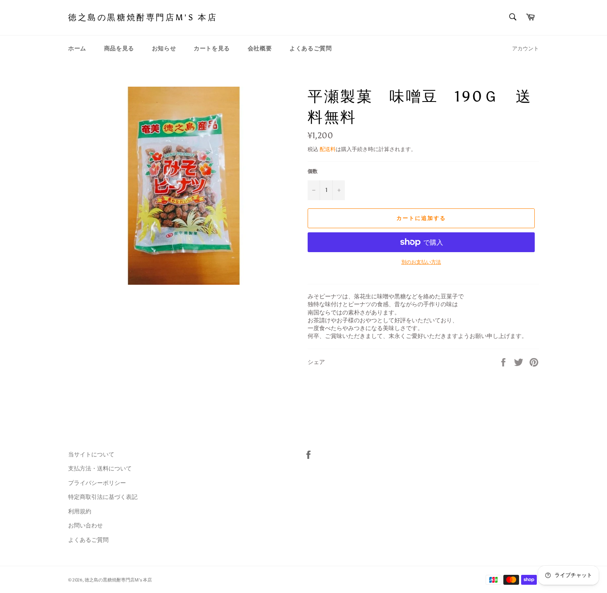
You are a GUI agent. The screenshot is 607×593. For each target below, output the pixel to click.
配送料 (328, 149)
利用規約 (79, 511)
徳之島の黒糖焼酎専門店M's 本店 (142, 17)
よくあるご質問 (310, 48)
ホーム (77, 48)
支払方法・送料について (100, 468)
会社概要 (260, 48)
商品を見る (119, 48)
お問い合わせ (85, 525)
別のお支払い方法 (421, 262)
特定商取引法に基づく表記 (103, 497)
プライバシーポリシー (97, 483)
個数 (313, 171)
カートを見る (212, 48)
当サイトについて (91, 454)
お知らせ (164, 48)
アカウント (525, 48)
